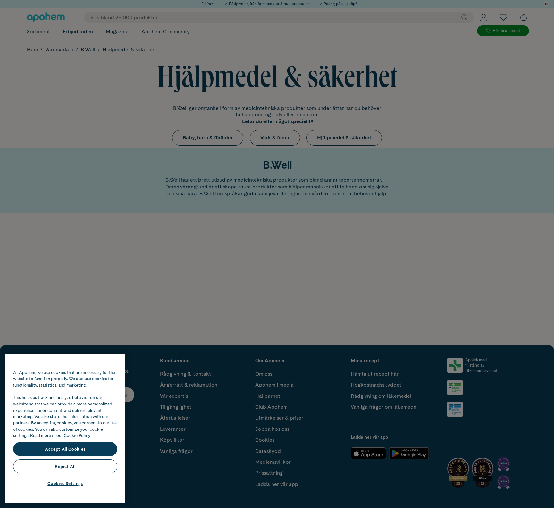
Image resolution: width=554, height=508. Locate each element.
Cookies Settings (65, 483)
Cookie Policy (77, 435)
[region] (65, 428)
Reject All (65, 466)
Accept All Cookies (65, 449)
